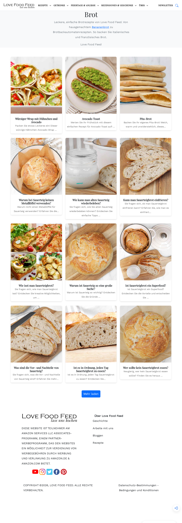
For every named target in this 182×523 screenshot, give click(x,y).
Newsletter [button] (165, 5)
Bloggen (98, 435)
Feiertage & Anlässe (83, 5)
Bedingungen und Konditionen (139, 490)
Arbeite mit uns (103, 428)
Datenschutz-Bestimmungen (137, 485)
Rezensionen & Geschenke (117, 5)
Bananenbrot (100, 27)
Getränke (60, 5)
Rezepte (43, 5)
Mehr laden (91, 393)
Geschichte (100, 420)
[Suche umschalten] (177, 5)
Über (142, 5)
